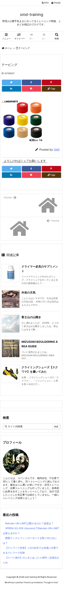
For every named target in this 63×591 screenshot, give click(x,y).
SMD (57, 149)
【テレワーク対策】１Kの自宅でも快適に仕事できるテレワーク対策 (30, 550)
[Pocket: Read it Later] (31, 89)
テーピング (24, 48)
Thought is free (50, 582)
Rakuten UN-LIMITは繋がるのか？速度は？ (29, 523)
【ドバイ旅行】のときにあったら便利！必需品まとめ (31, 560)
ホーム (8, 48)
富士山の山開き (31, 317)
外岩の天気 (29, 292)
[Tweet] (11, 82)
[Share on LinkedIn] (11, 89)
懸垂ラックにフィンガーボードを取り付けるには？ (30, 540)
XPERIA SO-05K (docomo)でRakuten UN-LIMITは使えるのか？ (31, 531)
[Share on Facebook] (31, 82)
